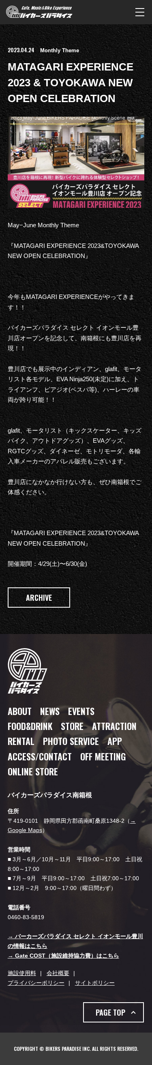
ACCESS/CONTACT (40, 756)
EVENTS (81, 710)
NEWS (50, 710)
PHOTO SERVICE (71, 740)
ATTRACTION (114, 725)
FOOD (30, 725)
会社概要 (58, 973)
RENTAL (21, 740)
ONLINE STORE (33, 771)
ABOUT (20, 710)
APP (114, 740)
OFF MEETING (103, 756)
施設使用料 (22, 973)
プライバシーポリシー (36, 983)
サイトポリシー (95, 983)
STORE (72, 725)
